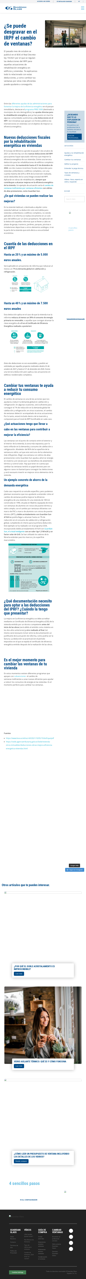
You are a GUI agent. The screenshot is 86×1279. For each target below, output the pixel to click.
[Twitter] (71, 1237)
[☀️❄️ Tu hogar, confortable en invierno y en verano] (69, 381)
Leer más (19, 974)
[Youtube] (71, 1249)
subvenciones (20, 676)
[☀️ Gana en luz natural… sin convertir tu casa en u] (80, 360)
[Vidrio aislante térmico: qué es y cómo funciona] (43, 1025)
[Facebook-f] (71, 1231)
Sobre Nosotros (13, 1238)
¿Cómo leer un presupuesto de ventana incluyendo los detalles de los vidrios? (41, 1155)
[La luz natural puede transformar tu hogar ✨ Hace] (69, 758)
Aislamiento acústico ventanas (42, 1244)
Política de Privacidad (13, 1252)
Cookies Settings (17, 1272)
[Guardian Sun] (16, 8)
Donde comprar (21, 1161)
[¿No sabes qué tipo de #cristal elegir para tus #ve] (80, 776)
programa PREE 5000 (34, 109)
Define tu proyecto (71, 164)
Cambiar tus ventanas (72, 160)
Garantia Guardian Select (55, 1253)
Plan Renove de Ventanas (29, 1241)
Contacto (13, 1242)
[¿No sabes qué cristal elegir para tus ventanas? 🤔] (69, 495)
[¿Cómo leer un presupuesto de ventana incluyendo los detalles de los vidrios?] (43, 1117)
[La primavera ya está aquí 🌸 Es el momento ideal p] (80, 486)
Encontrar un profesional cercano (56, 1239)
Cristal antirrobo (41, 1238)
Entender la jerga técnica (73, 168)
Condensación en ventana (42, 1258)
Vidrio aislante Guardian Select (56, 1246)
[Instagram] (71, 1243)
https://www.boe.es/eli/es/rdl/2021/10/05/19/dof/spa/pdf (30, 738)
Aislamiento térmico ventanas (42, 1251)
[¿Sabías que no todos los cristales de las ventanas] (80, 621)
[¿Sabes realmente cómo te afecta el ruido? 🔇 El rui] (69, 602)
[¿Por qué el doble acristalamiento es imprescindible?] (43, 930)
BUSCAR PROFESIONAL (73, 137)
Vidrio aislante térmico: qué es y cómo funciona (40, 1061)
